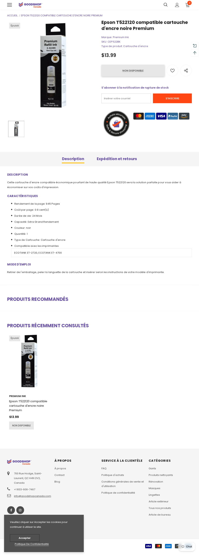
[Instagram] (20, 510)
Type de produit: (112, 46)
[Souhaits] (172, 70)
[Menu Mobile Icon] (9, 5)
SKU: (104, 42)
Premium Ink (121, 37)
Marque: (106, 37)
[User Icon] (177, 5)
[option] (52, 66)
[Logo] (30, 4)
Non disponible (21, 425)
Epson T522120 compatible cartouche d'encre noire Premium (28, 405)
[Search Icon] (166, 5)
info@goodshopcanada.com (32, 496)
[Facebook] (11, 510)
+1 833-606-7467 (24, 489)
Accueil (12, 15)
